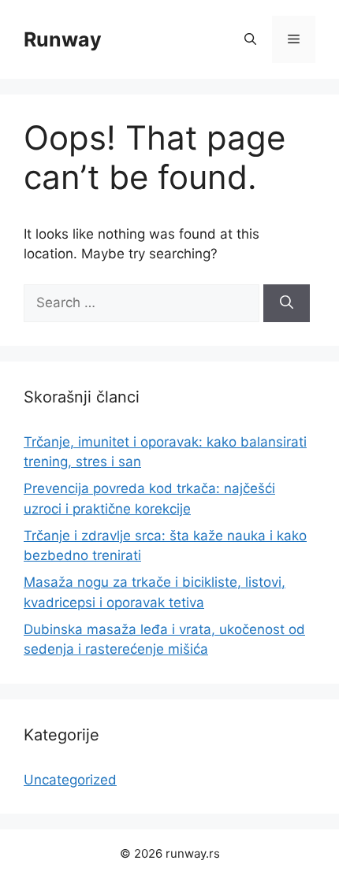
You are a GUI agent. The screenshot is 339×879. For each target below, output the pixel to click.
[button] (250, 39)
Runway (63, 39)
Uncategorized (70, 780)
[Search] (286, 303)
